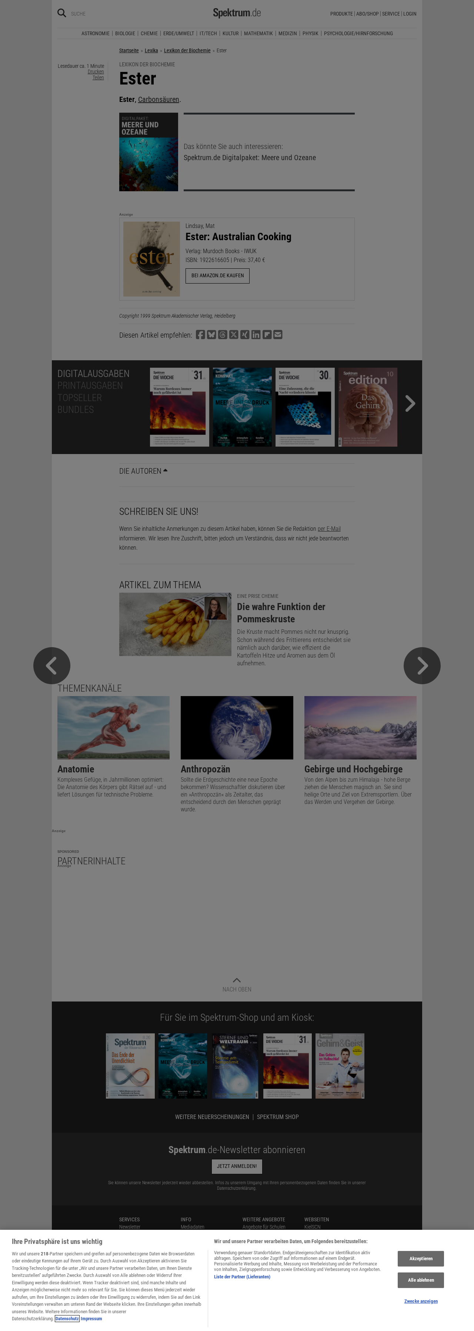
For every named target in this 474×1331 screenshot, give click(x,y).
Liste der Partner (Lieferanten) (242, 1276)
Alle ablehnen (421, 1280)
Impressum (91, 1318)
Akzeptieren (421, 1259)
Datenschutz (67, 1318)
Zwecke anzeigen (421, 1301)
